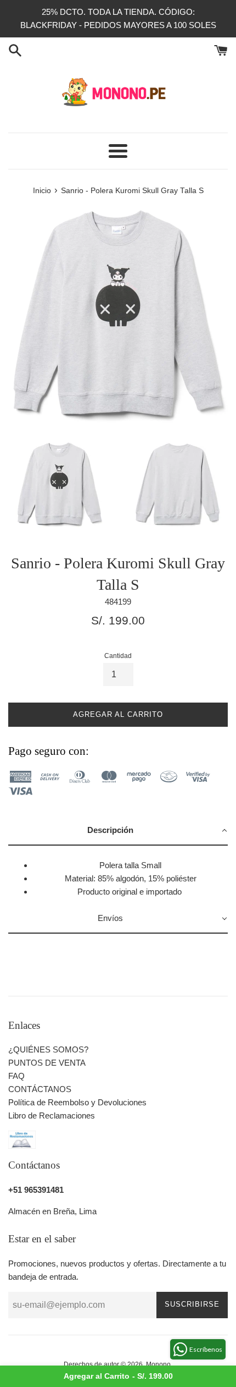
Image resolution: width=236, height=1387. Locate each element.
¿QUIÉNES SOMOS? (48, 1049)
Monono (158, 1364)
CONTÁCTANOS (39, 1089)
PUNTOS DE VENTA (47, 1062)
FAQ (16, 1076)
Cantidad (118, 656)
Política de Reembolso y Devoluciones (77, 1102)
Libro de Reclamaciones (51, 1115)
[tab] (118, 831)
